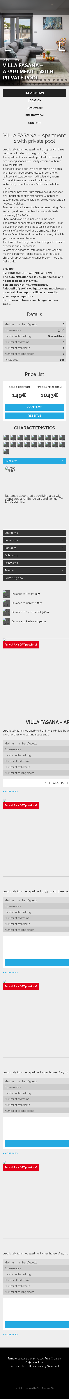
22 (26, 84)
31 (64, 84)
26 (43, 84)
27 (47, 84)
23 (30, 84)
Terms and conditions (23, 1366)
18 (9, 84)
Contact (34, 407)
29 (56, 84)
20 (18, 84)
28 (51, 84)
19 (13, 84)
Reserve (34, 415)
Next (61, 46)
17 (5, 84)
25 (39, 84)
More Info (11, 791)
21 (22, 84)
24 (34, 84)
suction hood (11, 199)
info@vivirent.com (34, 1362)
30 (60, 84)
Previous (7, 46)
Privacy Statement (48, 1366)
